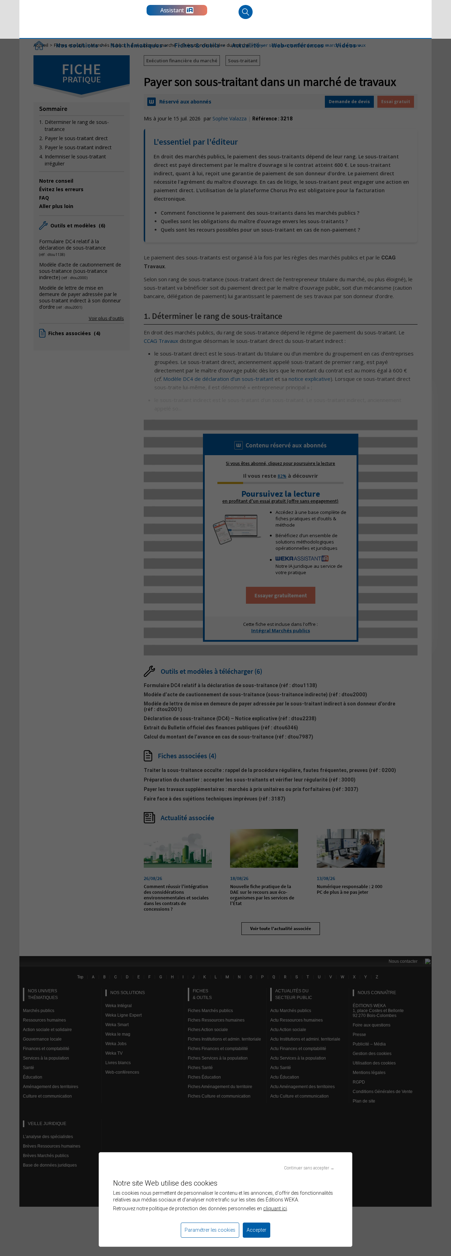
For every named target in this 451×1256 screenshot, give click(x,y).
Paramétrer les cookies (210, 1230)
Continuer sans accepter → (309, 1167)
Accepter (256, 1230)
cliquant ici (275, 1208)
